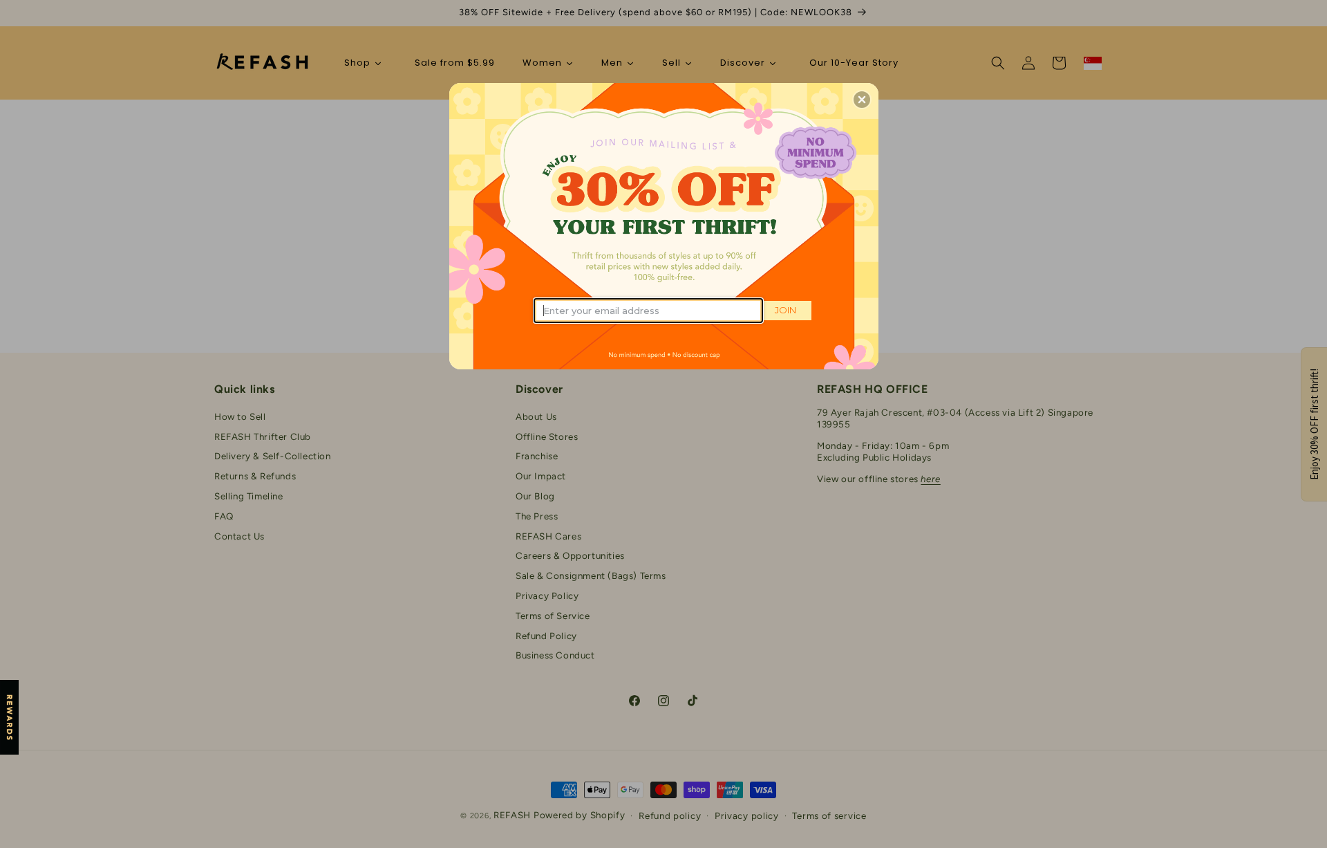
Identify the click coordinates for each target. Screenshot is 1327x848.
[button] (862, 99)
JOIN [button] (785, 309)
